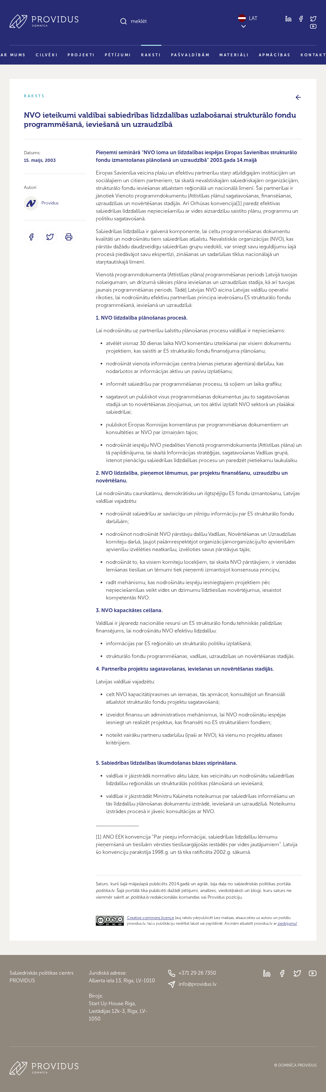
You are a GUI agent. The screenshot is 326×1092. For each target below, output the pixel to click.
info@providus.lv (197, 984)
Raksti (151, 55)
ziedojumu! (287, 923)
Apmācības (275, 55)
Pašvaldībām (190, 55)
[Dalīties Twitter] (50, 237)
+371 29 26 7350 (197, 973)
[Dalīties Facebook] (31, 237)
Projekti (81, 55)
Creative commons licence (150, 918)
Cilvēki (47, 55)
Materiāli (234, 55)
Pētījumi (118, 55)
